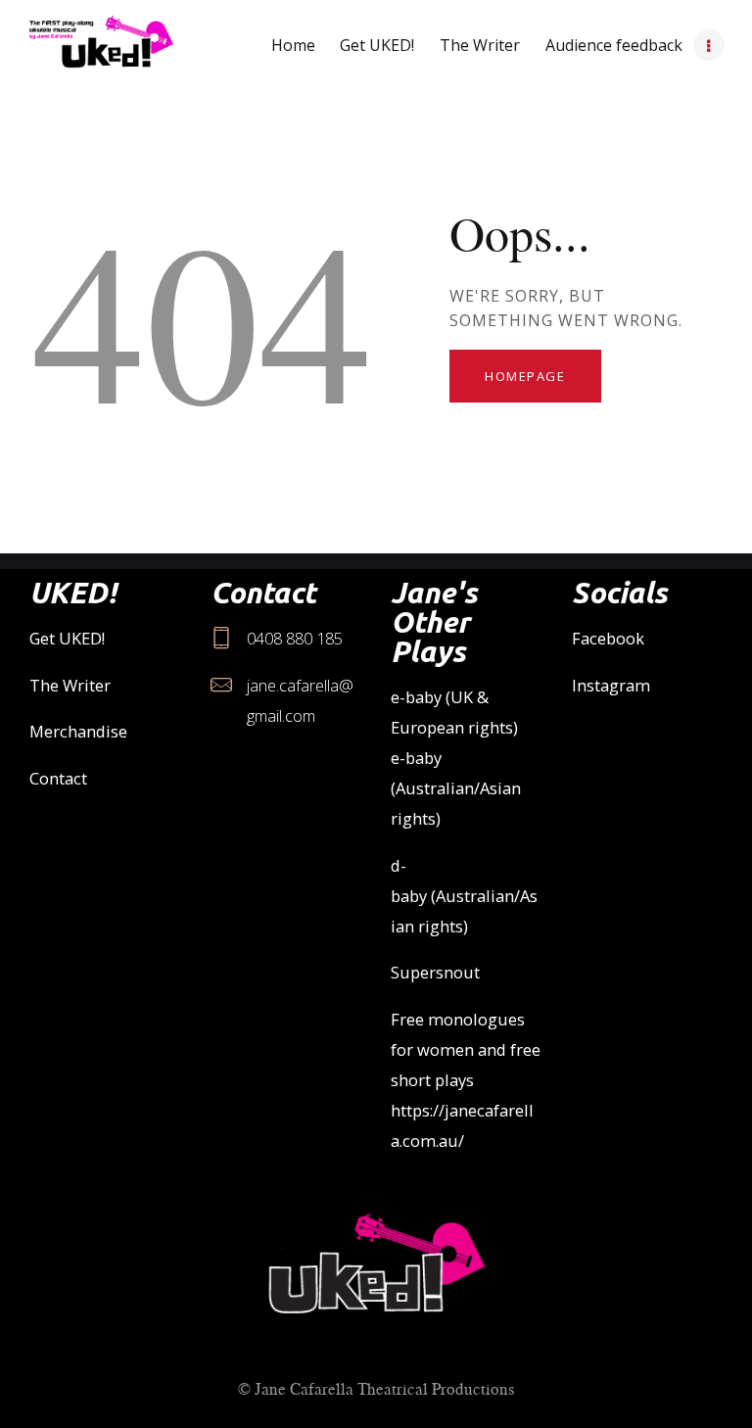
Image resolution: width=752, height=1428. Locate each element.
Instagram (611, 685)
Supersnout (435, 972)
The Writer (70, 685)
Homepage (525, 376)
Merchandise (78, 731)
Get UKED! (67, 638)
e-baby (416, 697)
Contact (58, 778)
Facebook (608, 638)
